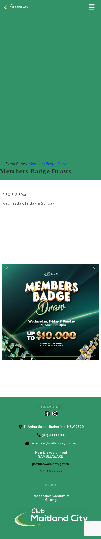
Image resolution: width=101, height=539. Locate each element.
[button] (92, 7)
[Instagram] (55, 413)
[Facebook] (47, 413)
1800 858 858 (51, 470)
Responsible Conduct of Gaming (51, 497)
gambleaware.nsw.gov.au (50, 463)
